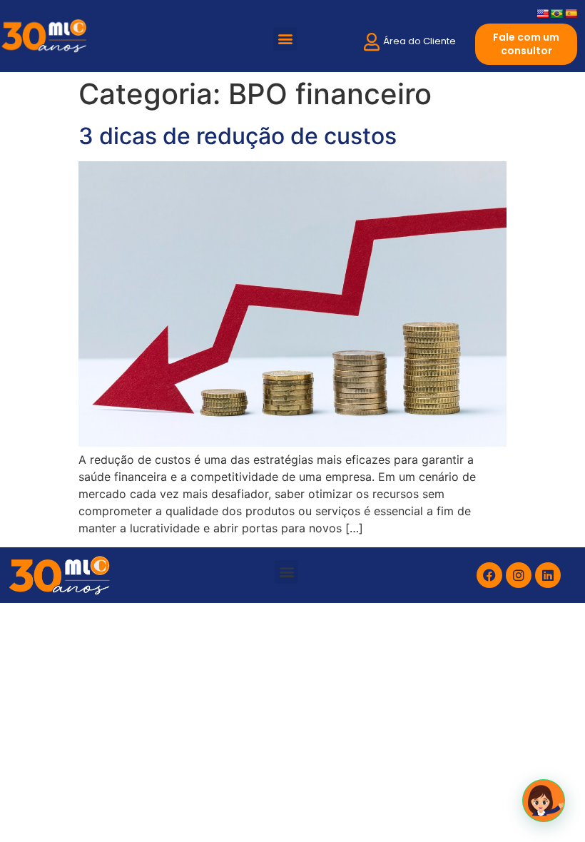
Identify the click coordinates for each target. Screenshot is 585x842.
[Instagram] (518, 575)
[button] (285, 39)
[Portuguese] (556, 13)
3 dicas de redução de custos (237, 136)
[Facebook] (489, 575)
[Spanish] (570, 13)
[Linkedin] (548, 575)
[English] (542, 13)
